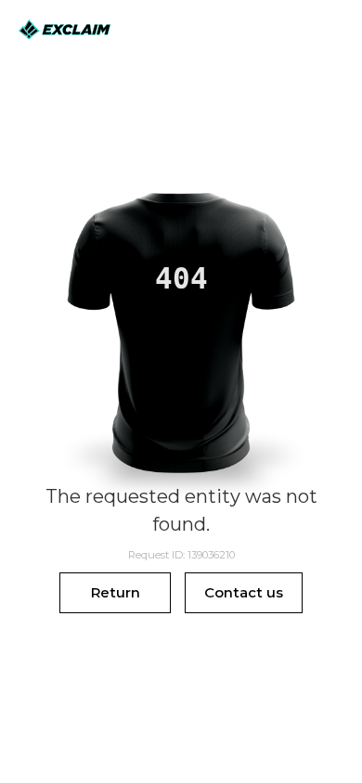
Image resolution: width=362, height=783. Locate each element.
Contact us (243, 592)
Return (115, 592)
